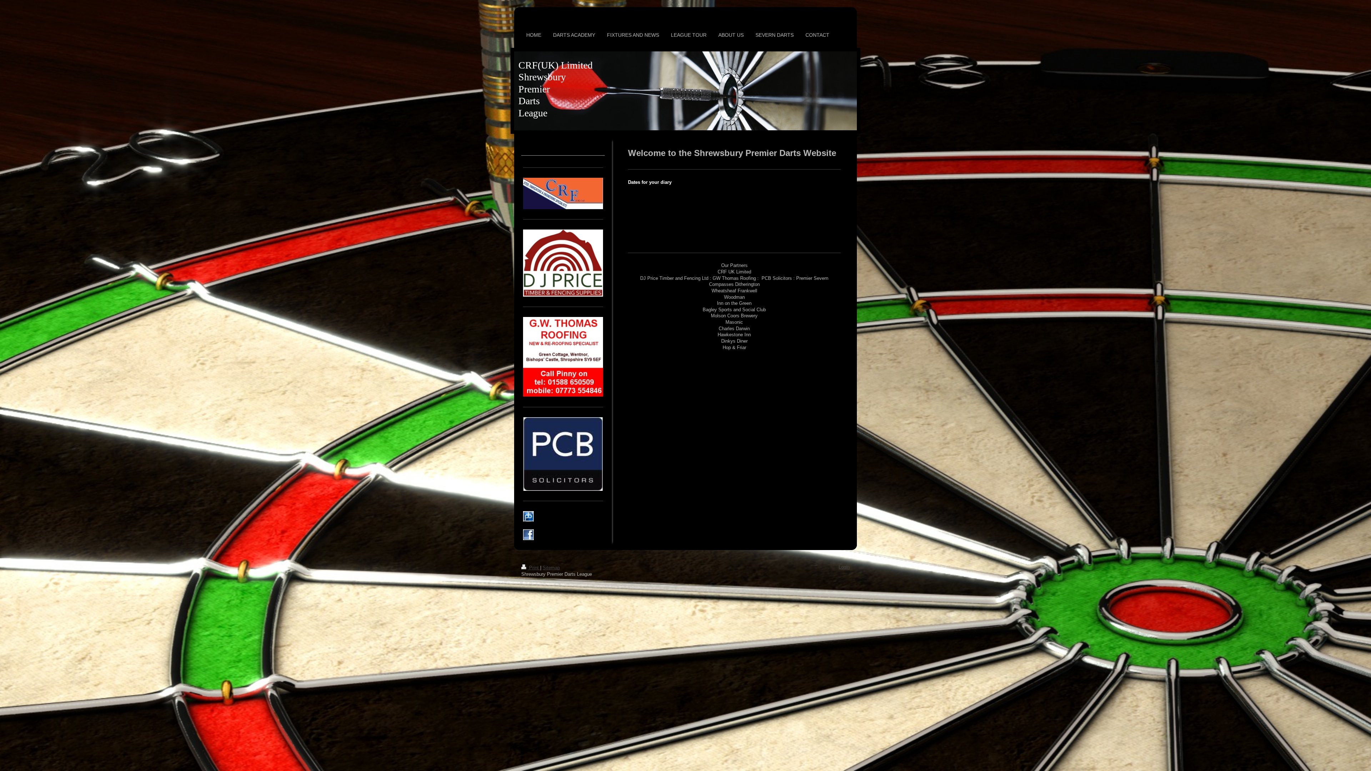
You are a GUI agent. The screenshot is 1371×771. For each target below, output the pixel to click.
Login (844, 567)
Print (534, 567)
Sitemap (551, 567)
